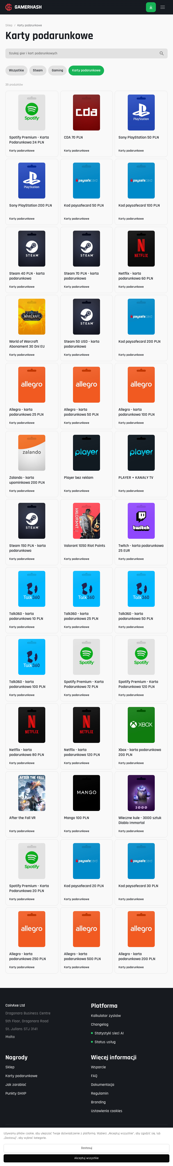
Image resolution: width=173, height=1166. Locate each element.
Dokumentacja (102, 1084)
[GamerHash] (23, 7)
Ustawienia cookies (106, 1110)
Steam (38, 70)
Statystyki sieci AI (109, 1033)
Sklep (8, 25)
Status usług (105, 1042)
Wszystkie (16, 70)
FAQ (94, 1075)
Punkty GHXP (15, 1093)
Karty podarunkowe (86, 70)
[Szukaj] (162, 53)
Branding (98, 1102)
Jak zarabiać (15, 1084)
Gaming (57, 70)
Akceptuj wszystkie (86, 1158)
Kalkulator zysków (106, 1015)
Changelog (99, 1024)
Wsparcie (98, 1067)
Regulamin (99, 1093)
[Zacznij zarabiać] (151, 7)
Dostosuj (86, 1148)
